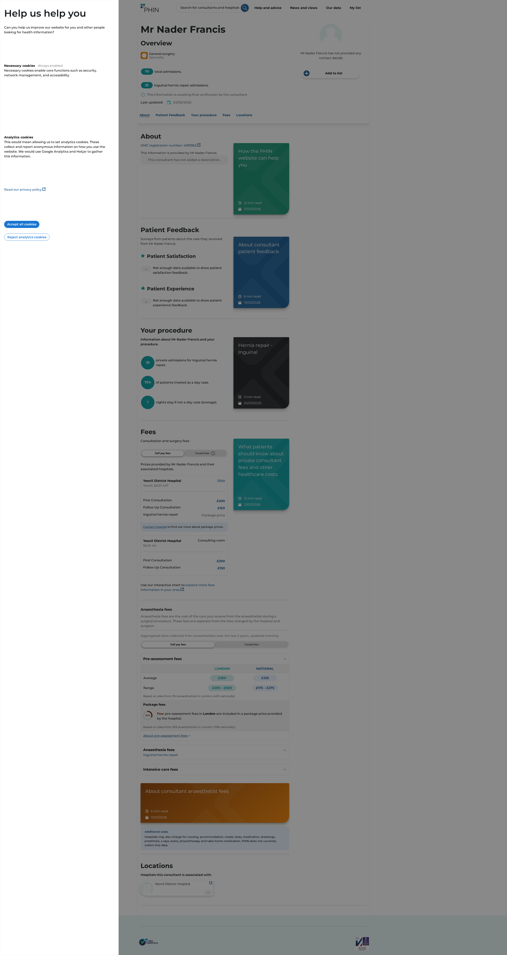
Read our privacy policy (23, 189)
